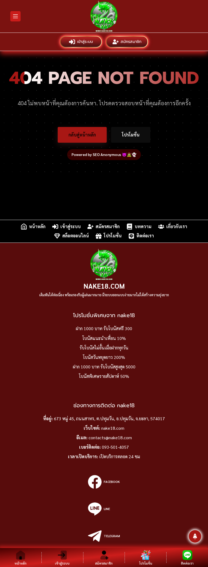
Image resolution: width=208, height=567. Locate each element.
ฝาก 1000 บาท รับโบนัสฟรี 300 (104, 328)
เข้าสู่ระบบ (85, 42)
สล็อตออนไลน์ (75, 236)
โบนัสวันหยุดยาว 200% (104, 357)
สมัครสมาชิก (131, 42)
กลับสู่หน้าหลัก (82, 135)
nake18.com (104, 285)
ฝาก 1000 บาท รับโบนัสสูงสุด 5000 (104, 366)
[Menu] (15, 16)
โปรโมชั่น (130, 135)
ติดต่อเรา (145, 236)
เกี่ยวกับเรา (176, 226)
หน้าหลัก (37, 226)
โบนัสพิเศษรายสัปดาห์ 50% (104, 376)
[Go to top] (195, 536)
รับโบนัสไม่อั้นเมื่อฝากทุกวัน (104, 348)
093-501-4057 (115, 447)
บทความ (143, 226)
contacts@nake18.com (110, 437)
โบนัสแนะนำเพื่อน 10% (104, 338)
